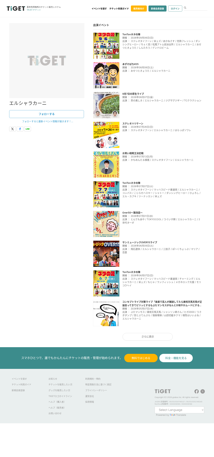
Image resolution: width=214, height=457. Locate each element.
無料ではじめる (141, 358)
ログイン (175, 8)
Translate (181, 414)
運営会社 (89, 396)
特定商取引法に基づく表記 (98, 384)
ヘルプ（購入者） (57, 401)
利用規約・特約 (92, 378)
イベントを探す (99, 8)
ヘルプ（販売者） (57, 407)
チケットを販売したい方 (60, 384)
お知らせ (52, 378)
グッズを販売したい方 (59, 390)
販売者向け (138, 8)
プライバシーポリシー (96, 390)
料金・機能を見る (176, 358)
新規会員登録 (157, 8)
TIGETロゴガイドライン (60, 396)
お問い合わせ (55, 413)
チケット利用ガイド (119, 8)
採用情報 (89, 401)
